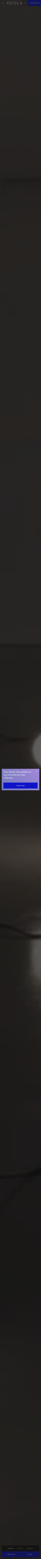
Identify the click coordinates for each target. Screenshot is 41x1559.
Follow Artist (21, 785)
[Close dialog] (36, 771)
